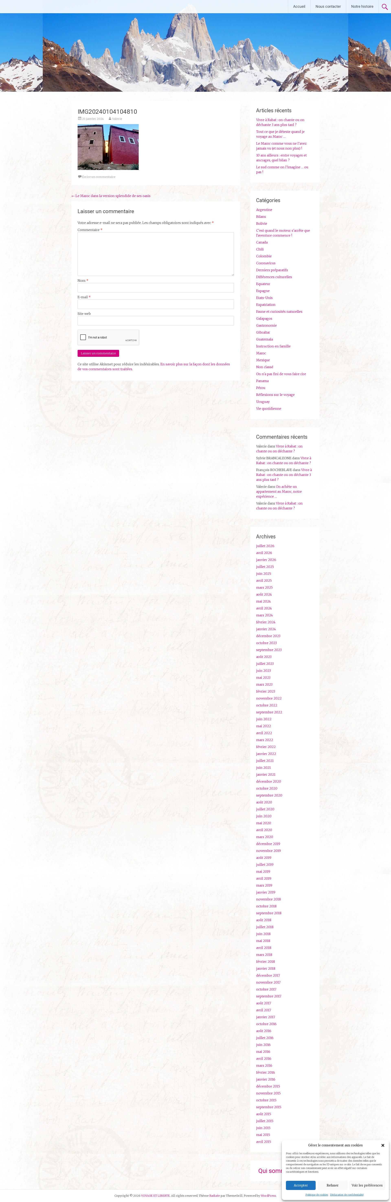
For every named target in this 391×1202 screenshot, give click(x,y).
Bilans (261, 217)
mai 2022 (263, 726)
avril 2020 (264, 830)
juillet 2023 (265, 664)
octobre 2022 (266, 705)
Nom (83, 281)
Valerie (117, 119)
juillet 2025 (265, 567)
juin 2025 (263, 574)
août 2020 (264, 802)
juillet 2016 (264, 1038)
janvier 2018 (265, 968)
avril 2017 (263, 1010)
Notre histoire (362, 6)
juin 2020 (263, 816)
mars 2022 (264, 740)
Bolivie (261, 223)
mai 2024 (263, 601)
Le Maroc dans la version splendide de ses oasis (110, 196)
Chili (260, 249)
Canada (262, 242)
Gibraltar (263, 332)
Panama (262, 381)
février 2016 (265, 1072)
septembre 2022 (269, 712)
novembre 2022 (269, 698)
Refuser (332, 1185)
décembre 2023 (268, 636)
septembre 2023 (269, 650)
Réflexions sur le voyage (275, 395)
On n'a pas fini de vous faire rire (281, 374)
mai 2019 (263, 871)
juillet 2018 (264, 927)
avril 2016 (263, 1059)
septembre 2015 (268, 1107)
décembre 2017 (268, 975)
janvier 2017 (265, 1017)
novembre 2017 (268, 982)
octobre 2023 (266, 643)
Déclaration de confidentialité (347, 1194)
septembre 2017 (268, 996)
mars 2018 (264, 955)
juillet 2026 (265, 546)
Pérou (260, 388)
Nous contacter (328, 6)
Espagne (263, 291)
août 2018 (263, 920)
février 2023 (265, 691)
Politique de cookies (316, 1194)
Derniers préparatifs (272, 270)
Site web (84, 314)
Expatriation (266, 305)
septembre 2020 (269, 795)
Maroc (261, 353)
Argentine (264, 210)
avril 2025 (264, 580)
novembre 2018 (268, 899)
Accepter (301, 1185)
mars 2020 (264, 837)
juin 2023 (263, 671)
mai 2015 (263, 1135)
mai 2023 (263, 677)
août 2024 (264, 594)
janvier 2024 (266, 629)
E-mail (84, 297)
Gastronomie (266, 325)
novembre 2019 (268, 851)
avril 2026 (264, 553)
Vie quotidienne (268, 409)
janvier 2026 (266, 560)
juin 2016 (263, 1045)
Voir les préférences (367, 1185)
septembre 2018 (268, 913)
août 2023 (263, 657)
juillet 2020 (265, 809)
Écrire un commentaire (98, 177)
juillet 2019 (264, 865)
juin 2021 (263, 768)
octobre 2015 (266, 1100)
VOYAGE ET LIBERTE (38, 6)
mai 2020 (263, 823)
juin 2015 (263, 1128)
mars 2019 (264, 885)
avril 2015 (263, 1142)
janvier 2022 (266, 754)
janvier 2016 (265, 1079)
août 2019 (263, 858)
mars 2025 (264, 587)
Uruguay (263, 402)
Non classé (264, 367)
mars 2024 (264, 615)
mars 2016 (264, 1065)
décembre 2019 (268, 844)
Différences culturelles (274, 277)
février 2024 (266, 622)
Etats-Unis (264, 298)
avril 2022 (264, 733)
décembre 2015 (268, 1086)
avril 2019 (263, 878)
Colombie (264, 256)
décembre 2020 (268, 781)
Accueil (299, 6)
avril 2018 (263, 948)
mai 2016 (263, 1052)
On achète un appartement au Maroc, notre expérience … (279, 491)
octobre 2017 (266, 989)
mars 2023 (264, 684)
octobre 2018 (266, 906)
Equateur (263, 284)
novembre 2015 (268, 1093)
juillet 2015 (264, 1121)
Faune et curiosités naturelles (279, 312)
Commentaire (90, 230)
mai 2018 (263, 941)
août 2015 (263, 1114)
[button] (383, 1145)
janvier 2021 (266, 774)
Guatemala (264, 339)
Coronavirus (266, 263)
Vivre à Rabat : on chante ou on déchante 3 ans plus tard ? (284, 475)
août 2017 (263, 1003)
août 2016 (263, 1031)
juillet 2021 (265, 761)
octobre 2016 (266, 1024)
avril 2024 (264, 608)
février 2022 (266, 747)
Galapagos (264, 318)
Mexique (263, 360)
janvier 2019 (265, 892)
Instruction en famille (273, 346)
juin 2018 (263, 934)
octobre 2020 (266, 788)
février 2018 (265, 962)
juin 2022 (263, 719)
